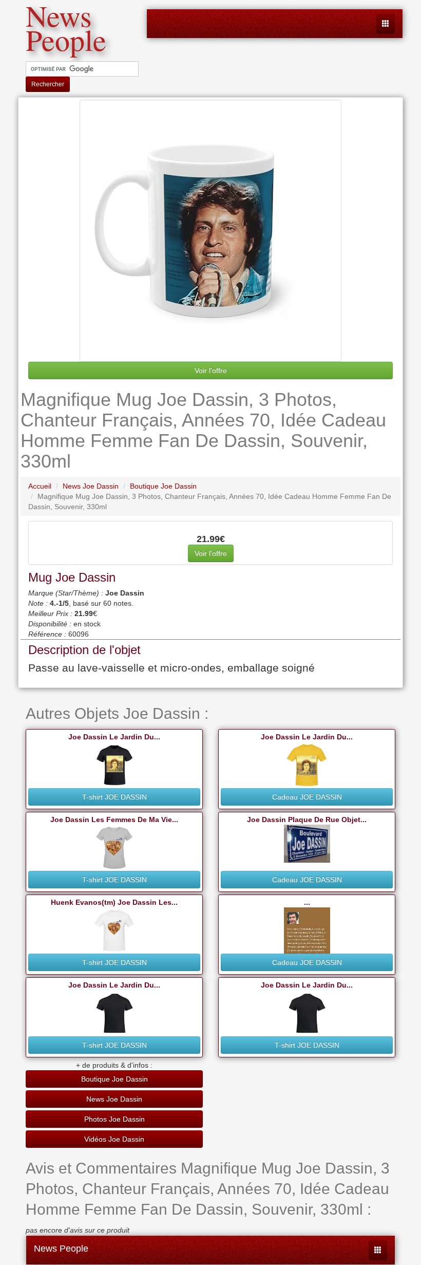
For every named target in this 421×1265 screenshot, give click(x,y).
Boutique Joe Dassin (114, 1079)
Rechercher (47, 84)
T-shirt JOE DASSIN (114, 797)
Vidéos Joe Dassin (114, 1139)
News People (61, 1248)
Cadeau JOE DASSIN (307, 797)
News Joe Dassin (114, 1099)
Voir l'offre (211, 370)
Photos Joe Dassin (114, 1119)
